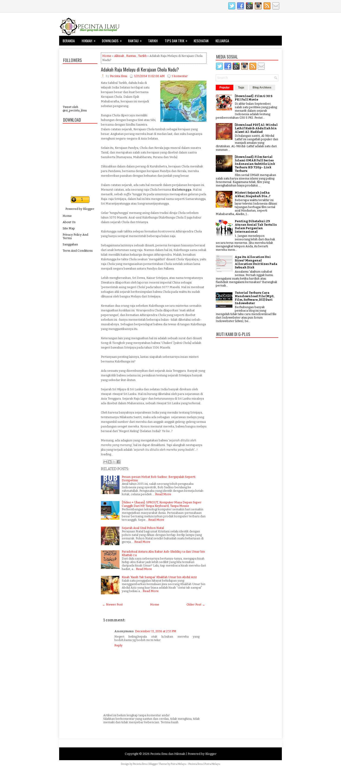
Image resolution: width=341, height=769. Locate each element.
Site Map (69, 228)
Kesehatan (201, 40)
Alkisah (119, 56)
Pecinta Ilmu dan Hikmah (167, 754)
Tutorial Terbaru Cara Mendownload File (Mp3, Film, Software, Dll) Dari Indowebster (254, 298)
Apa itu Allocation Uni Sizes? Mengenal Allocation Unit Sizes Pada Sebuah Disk (256, 262)
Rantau (135, 40)
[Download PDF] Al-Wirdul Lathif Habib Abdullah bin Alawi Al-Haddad (256, 128)
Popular (224, 87)
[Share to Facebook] (118, 461)
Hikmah (88, 40)
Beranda (69, 40)
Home (67, 216)
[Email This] (105, 461)
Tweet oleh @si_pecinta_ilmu (75, 108)
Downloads (112, 40)
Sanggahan (70, 244)
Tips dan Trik (176, 40)
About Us (69, 222)
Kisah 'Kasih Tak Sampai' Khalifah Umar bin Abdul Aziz (159, 577)
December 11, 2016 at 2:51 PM (155, 631)
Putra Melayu (178, 764)
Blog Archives (262, 87)
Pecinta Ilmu (140, 764)
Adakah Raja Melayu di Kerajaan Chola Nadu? (140, 69)
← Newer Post (112, 604)
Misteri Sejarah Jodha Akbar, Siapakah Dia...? (252, 194)
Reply (118, 645)
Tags (241, 87)
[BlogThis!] (109, 461)
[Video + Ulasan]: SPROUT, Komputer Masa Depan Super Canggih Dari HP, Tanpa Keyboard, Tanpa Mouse (161, 504)
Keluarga (222, 40)
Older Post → (196, 604)
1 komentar (180, 76)
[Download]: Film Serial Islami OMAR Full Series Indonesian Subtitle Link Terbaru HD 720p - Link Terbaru (255, 164)
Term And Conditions (78, 250)
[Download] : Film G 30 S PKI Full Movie (253, 97)
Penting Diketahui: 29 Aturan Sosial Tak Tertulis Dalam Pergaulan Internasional (256, 226)
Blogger (88, 209)
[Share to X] (114, 461)
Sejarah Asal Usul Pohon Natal (143, 528)
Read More (163, 494)
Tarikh (153, 40)
